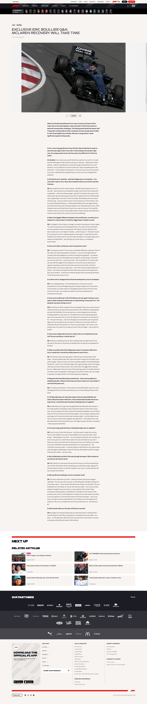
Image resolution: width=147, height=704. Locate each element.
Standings (44, 5)
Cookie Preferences (79, 684)
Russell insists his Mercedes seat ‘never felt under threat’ (43, 578)
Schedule (25, 5)
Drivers (54, 5)
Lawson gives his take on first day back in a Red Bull (41, 566)
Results (35, 5)
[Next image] (80, 115)
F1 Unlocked (73, 5)
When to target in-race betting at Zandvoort (39, 555)
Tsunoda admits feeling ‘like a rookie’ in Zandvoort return (105, 578)
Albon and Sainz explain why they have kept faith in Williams (106, 566)
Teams (63, 5)
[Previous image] (67, 115)
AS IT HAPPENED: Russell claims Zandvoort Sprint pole (104, 554)
